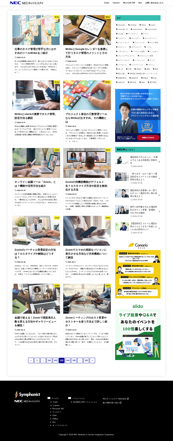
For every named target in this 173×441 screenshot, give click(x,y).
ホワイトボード (124, 60)
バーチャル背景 (139, 51)
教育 (156, 69)
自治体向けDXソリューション (85, 402)
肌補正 (145, 78)
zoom (153, 25)
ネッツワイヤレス (59, 425)
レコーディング (137, 65)
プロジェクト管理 (146, 56)
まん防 (120, 34)
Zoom (106, 3)
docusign (121, 25)
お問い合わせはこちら (154, 3)
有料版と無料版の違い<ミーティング (143, 73)
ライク (152, 60)
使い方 (120, 69)
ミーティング (140, 60)
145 (74, 360)
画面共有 (134, 78)
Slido (54, 415)
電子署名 (153, 82)
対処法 (139, 69)
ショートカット (124, 43)
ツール (149, 47)
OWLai (55, 419)
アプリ (145, 34)
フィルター (154, 51)
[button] (116, 399)
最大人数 (121, 73)
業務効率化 (122, 78)
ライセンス (122, 65)
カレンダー (135, 38)
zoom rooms (152, 29)
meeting (133, 25)
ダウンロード (136, 47)
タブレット (122, 47)
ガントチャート (150, 38)
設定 (155, 78)
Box (140, 3)
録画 (143, 82)
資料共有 (133, 82)
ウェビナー (122, 38)
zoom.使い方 (123, 29)
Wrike (144, 25)
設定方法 (121, 82)
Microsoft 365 (129, 3)
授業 (148, 69)
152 (86, 360)
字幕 (130, 69)
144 (67, 360)
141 (49, 360)
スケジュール (140, 43)
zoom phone (137, 29)
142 (55, 360)
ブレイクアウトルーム (126, 56)
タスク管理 (154, 43)
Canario (116, 3)
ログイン (151, 65)
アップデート (133, 34)
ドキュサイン (123, 51)
